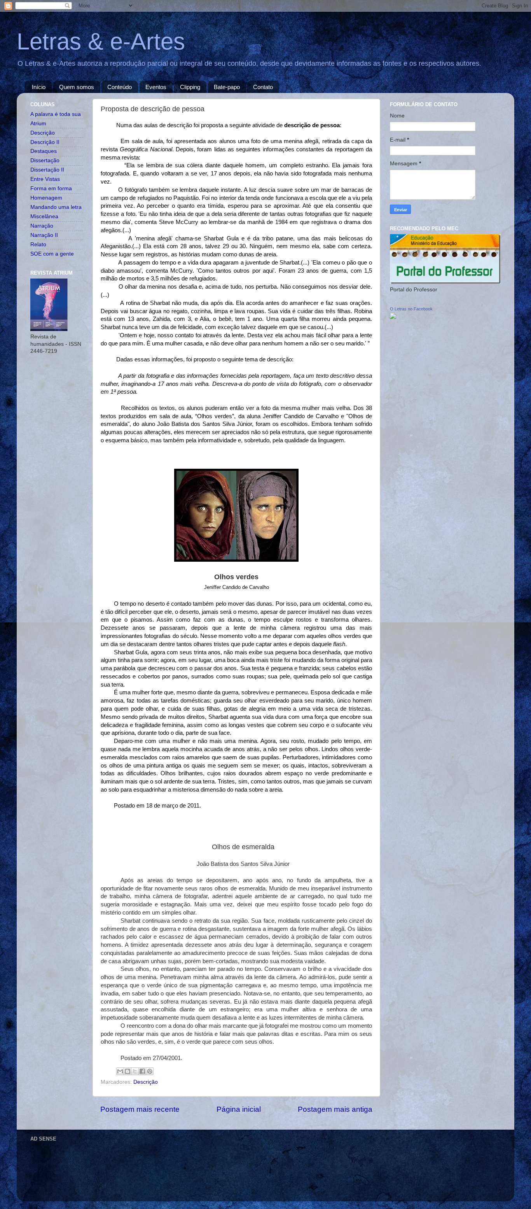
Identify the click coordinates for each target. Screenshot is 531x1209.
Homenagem (46, 198)
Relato (38, 244)
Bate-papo (227, 87)
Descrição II (44, 142)
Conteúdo (119, 87)
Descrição (145, 1082)
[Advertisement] (171, 1161)
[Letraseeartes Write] (393, 317)
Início (38, 87)
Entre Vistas (45, 179)
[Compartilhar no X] (135, 1071)
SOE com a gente (52, 254)
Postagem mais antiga (335, 1109)
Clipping (190, 87)
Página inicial (239, 1109)
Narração (41, 226)
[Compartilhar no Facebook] (142, 1071)
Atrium (38, 123)
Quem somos (76, 87)
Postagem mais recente (140, 1109)
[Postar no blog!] (127, 1071)
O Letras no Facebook (411, 309)
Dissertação (44, 160)
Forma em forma (51, 188)
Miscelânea (44, 216)
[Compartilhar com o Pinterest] (150, 1071)
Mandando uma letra (56, 207)
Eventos (155, 87)
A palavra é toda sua (55, 114)
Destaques (43, 151)
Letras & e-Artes (101, 41)
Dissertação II (47, 170)
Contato (263, 87)
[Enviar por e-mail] (120, 1071)
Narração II (44, 235)
